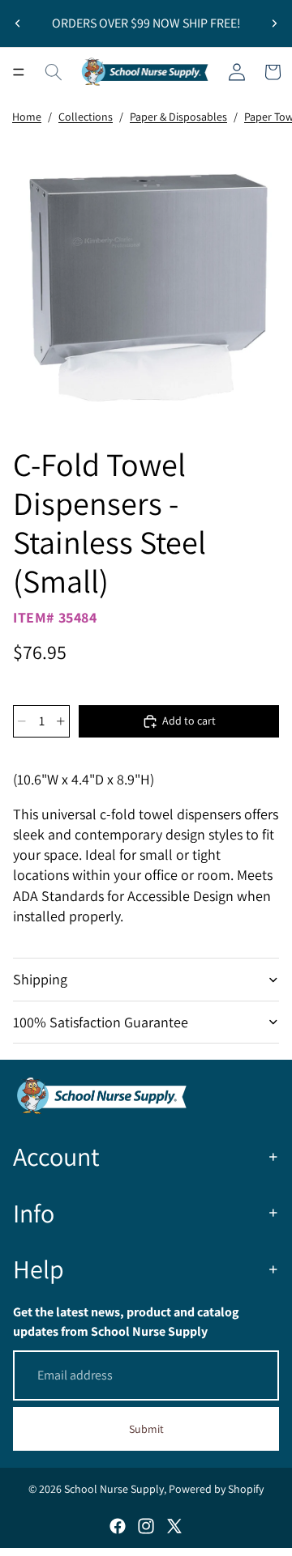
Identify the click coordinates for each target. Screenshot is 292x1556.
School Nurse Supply (114, 1489)
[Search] (53, 72)
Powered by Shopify (216, 1489)
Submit (146, 1429)
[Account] (237, 72)
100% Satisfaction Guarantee (100, 1022)
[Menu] (18, 72)
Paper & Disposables (178, 116)
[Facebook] (117, 1526)
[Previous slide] (18, 23)
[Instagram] (146, 1526)
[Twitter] (174, 1526)
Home (26, 116)
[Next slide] (274, 23)
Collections (85, 116)
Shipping (40, 979)
